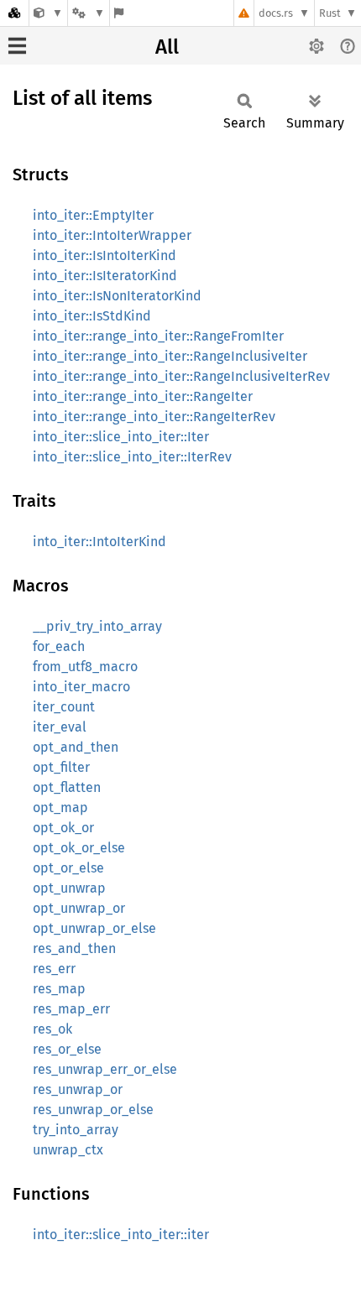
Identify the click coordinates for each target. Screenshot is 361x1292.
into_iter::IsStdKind (92, 316)
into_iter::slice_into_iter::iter (121, 1235)
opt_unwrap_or (79, 908)
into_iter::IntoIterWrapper (112, 235)
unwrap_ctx (68, 1150)
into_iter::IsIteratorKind (105, 276)
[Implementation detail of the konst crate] (48, 13)
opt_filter (61, 767)
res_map (59, 989)
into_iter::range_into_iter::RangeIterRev (154, 417)
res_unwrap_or (78, 1089)
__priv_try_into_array (97, 626)
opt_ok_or (63, 828)
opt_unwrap (69, 888)
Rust (330, 13)
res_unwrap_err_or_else (105, 1069)
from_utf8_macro (85, 667)
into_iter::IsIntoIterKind (104, 255)
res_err (54, 969)
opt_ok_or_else (79, 848)
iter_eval (59, 727)
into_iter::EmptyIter (93, 215)
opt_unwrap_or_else (94, 928)
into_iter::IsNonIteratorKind (117, 296)
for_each (59, 646)
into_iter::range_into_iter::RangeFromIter (158, 336)
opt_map (60, 807)
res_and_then (74, 948)
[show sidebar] (17, 46)
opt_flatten (67, 787)
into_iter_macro (81, 687)
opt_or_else (68, 868)
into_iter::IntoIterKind (99, 542)
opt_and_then (75, 747)
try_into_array (75, 1130)
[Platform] (88, 13)
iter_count (64, 707)
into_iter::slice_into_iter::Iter (121, 437)
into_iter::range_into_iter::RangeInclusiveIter (170, 356)
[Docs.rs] (14, 13)
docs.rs (276, 13)
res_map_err (71, 1009)
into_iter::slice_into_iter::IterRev (132, 457)
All (167, 47)
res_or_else (67, 1049)
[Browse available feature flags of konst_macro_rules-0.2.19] (119, 13)
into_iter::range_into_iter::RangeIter (143, 396)
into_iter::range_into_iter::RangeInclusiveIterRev (181, 376)
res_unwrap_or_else (93, 1109)
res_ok (52, 1029)
